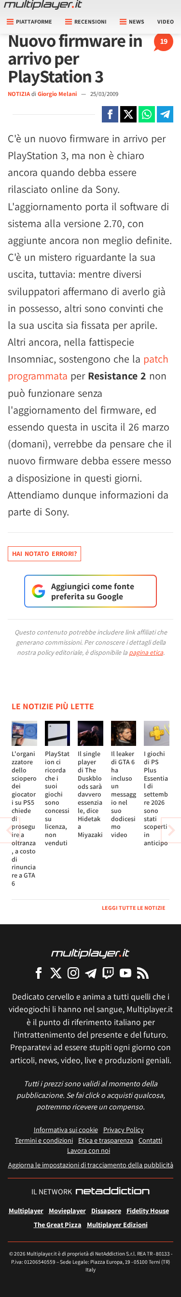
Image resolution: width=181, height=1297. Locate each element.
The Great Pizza (58, 1224)
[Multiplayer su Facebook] (38, 973)
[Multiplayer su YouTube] (125, 973)
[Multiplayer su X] (56, 973)
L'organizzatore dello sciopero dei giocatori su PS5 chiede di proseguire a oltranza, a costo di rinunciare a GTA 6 (24, 818)
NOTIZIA (19, 94)
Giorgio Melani (58, 94)
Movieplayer (67, 1210)
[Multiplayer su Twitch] (108, 973)
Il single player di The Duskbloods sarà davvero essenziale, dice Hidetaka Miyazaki (90, 794)
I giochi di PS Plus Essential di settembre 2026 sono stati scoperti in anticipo (156, 798)
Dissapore (106, 1210)
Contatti (150, 1140)
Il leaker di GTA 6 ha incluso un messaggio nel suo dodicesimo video (123, 794)
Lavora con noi (88, 1150)
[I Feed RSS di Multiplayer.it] (143, 973)
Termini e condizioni (44, 1140)
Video (165, 21)
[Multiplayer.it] (43, 5)
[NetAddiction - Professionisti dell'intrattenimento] (112, 1192)
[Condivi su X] (128, 114)
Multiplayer (26, 1210)
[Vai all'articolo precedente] (171, 830)
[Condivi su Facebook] (110, 114)
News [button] (136, 21)
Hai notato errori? (44, 553)
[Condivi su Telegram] (165, 114)
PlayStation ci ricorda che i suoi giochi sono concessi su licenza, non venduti (57, 798)
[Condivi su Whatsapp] (147, 114)
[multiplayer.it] (90, 953)
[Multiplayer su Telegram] (91, 973)
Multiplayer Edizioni (117, 1224)
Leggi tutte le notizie (134, 907)
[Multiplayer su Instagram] (73, 973)
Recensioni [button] (90, 21)
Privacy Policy (123, 1129)
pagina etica (146, 652)
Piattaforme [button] (34, 21)
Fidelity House (147, 1210)
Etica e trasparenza (105, 1140)
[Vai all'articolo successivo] (9, 830)
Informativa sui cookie (66, 1129)
